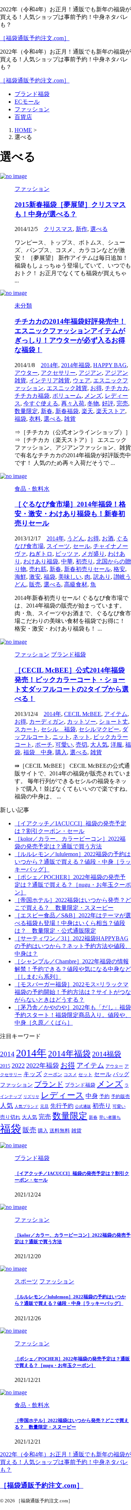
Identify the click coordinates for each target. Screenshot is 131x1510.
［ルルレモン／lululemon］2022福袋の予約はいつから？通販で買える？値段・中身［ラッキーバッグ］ (73, 862)
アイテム (115, 714)
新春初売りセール (87, 569)
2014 (7, 1054)
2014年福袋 (75, 365)
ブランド (48, 1084)
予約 (104, 1096)
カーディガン (46, 722)
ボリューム (67, 396)
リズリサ (31, 1097)
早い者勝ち (110, 1117)
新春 (46, 411)
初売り (84, 561)
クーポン (52, 1074)
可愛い (64, 744)
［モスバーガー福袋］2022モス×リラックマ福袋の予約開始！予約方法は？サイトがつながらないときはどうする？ (73, 992)
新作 (81, 229)
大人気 (99, 744)
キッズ (32, 1074)
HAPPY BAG (110, 365)
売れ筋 (38, 569)
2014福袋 (106, 1054)
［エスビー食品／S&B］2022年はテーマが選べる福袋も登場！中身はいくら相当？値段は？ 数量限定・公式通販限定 (73, 923)
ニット (61, 737)
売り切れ (10, 1117)
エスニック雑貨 (67, 388)
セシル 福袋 (58, 729)
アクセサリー (58, 373)
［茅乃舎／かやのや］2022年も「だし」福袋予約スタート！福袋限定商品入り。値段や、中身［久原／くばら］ (73, 1015)
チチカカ (116, 388)
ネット (81, 737)
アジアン (90, 373)
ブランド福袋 (32, 94)
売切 (81, 744)
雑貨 (70, 419)
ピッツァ (67, 554)
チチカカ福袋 (32, 396)
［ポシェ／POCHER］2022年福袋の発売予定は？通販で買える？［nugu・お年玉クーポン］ (73, 884)
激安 (35, 577)
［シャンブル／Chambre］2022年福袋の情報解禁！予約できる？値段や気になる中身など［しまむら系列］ (73, 969)
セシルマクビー (99, 729)
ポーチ (43, 744)
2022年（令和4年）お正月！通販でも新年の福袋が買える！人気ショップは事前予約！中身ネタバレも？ (65, 1462)
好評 (108, 403)
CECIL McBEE (82, 714)
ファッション (32, 109)
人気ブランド (27, 1107)
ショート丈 (113, 722)
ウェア (81, 380)
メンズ (93, 396)
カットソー (81, 722)
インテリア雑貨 (49, 380)
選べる (99, 229)
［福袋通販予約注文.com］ (35, 38)
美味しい (70, 577)
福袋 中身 (37, 752)
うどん (75, 538)
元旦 (44, 1106)
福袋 (20, 419)
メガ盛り (93, 554)
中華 (67, 561)
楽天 (87, 411)
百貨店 (23, 117)
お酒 (108, 538)
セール (81, 546)
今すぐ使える (40, 403)
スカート (26, 729)
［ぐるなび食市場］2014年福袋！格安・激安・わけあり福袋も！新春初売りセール (70, 513)
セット (85, 1074)
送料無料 (59, 1130)
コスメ (70, 1074)
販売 (35, 584)
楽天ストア (110, 411)
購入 (61, 752)
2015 (5, 1066)
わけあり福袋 (40, 561)
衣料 (35, 419)
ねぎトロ (40, 554)
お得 (96, 388)
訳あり (102, 577)
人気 (6, 1105)
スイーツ (58, 546)
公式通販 (83, 1107)
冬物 (93, 403)
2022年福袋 (42, 1065)
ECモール (27, 102)
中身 (92, 1096)
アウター (26, 373)
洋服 (116, 744)
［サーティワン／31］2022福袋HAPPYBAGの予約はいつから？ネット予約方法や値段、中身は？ (73, 946)
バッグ (121, 1074)
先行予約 (62, 1106)
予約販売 (120, 1096)
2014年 (49, 365)
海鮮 (20, 577)
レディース (62, 1095)
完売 (122, 403)
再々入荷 (72, 403)
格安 (119, 569)
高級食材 (75, 584)
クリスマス (58, 229)
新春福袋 (67, 411)
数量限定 (26, 411)
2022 (18, 1065)
